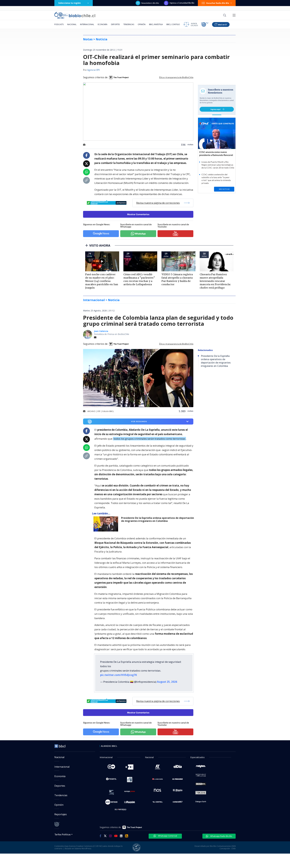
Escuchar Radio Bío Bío (217, 3)
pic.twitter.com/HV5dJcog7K (118, 675)
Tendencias (128, 24)
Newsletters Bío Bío (150, 3)
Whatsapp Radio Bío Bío (221, 836)
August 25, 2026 (167, 681)
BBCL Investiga (156, 24)
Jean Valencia (101, 331)
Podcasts (59, 24)
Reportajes (60, 814)
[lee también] (106, 523)
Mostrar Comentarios (138, 214)
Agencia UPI (93, 70)
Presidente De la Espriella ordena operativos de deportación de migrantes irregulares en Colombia (157, 519)
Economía (102, 24)
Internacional (87, 24)
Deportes (115, 24)
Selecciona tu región (69, 3)
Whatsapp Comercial (167, 835)
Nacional (71, 24)
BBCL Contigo (173, 24)
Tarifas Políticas (63, 834)
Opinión (141, 24)
